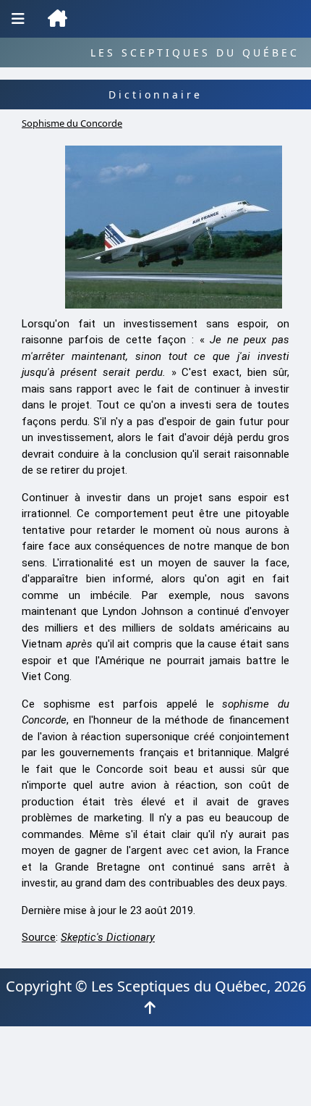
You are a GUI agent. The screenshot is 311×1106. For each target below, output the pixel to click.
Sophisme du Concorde (72, 123)
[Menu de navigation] (18, 18)
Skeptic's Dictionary (108, 937)
